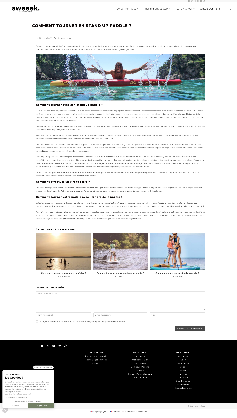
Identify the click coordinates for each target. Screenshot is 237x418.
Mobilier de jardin (140, 360)
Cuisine (183, 367)
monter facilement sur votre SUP (181, 111)
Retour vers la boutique (196, 406)
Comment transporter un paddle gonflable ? (63, 273)
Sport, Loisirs (140, 363)
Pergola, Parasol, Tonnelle (140, 374)
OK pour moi (41, 405)
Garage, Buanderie (183, 388)
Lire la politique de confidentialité (16, 397)
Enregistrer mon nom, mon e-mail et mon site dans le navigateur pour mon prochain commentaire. (83, 321)
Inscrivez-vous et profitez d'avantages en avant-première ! (97, 359)
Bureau (183, 374)
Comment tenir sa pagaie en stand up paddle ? (120, 273)
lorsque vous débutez (90, 126)
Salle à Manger (183, 363)
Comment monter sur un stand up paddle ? (177, 273)
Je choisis (15, 405)
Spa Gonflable (140, 377)
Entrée (183, 370)
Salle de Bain (183, 384)
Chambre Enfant (183, 381)
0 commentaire (65, 38)
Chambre (183, 377)
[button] (5, 410)
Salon (183, 360)
